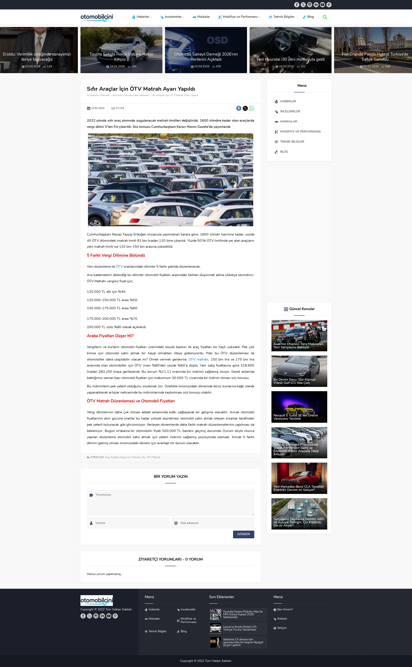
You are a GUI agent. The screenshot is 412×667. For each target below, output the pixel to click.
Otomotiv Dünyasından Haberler (130, 95)
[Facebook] (296, 4)
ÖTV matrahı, (199, 359)
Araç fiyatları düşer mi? (118, 457)
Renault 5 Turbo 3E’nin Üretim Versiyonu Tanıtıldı (296, 417)
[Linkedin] (316, 4)
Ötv (143, 457)
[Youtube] (322, 4)
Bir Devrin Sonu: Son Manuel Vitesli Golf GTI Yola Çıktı (295, 381)
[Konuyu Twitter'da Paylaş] (245, 108)
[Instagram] (309, 4)
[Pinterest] (329, 4)
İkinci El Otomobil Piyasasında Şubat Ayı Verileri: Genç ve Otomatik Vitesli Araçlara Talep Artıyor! (296, 449)
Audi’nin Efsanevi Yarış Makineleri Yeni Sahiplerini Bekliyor (298, 346)
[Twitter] (303, 4)
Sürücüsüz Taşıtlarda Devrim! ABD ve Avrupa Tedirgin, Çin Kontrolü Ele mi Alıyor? (299, 522)
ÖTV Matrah (153, 457)
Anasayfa (92, 95)
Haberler (105, 95)
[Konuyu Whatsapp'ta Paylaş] (251, 108)
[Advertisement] (299, 232)
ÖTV (119, 267)
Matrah (136, 457)
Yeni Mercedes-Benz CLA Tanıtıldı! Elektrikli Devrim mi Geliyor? (299, 488)
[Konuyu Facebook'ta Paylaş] (238, 108)
